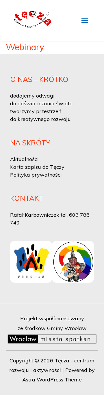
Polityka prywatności (36, 174)
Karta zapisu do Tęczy (37, 167)
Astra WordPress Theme (52, 379)
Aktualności (24, 159)
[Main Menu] (85, 21)
